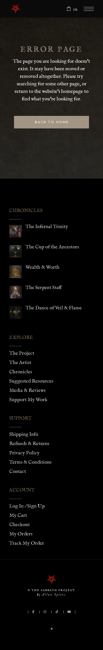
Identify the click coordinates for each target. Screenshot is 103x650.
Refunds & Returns (29, 444)
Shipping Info (23, 434)
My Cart (18, 515)
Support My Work (28, 400)
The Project (21, 353)
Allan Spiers (53, 594)
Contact (17, 471)
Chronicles (20, 372)
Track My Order (26, 543)
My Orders (20, 534)
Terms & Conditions (30, 462)
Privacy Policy (24, 453)
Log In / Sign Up (27, 506)
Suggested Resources (31, 381)
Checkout (19, 525)
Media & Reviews (27, 390)
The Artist (20, 362)
